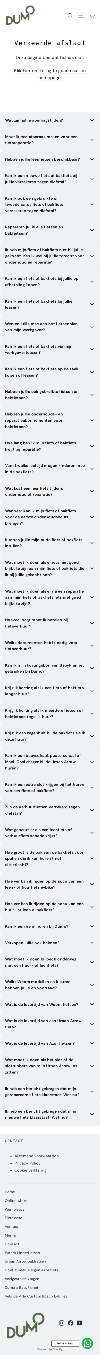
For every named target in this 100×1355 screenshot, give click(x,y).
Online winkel (16, 1200)
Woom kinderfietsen (22, 1252)
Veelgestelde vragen (22, 1278)
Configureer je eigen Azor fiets (31, 1270)
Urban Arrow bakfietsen (25, 1261)
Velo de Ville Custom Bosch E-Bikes (36, 1296)
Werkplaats (14, 1209)
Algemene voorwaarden (37, 1155)
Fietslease (13, 1217)
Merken (11, 1235)
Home (10, 1192)
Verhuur (12, 1226)
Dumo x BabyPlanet (22, 1287)
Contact (14, 1141)
